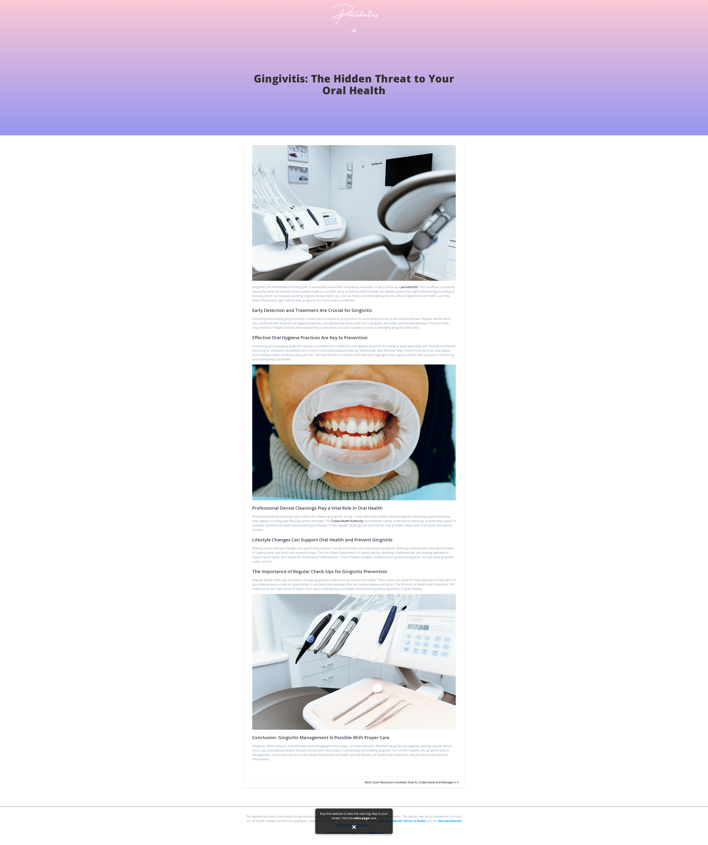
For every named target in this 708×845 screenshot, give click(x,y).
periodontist (409, 287)
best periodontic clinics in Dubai (402, 821)
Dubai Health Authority (347, 521)
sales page (361, 818)
